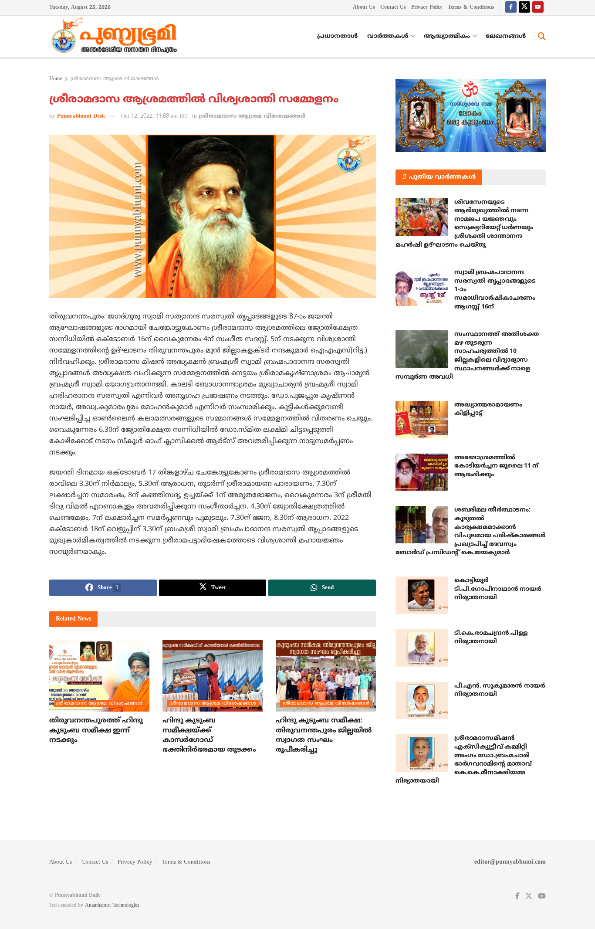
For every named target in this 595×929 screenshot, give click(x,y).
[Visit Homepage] (116, 36)
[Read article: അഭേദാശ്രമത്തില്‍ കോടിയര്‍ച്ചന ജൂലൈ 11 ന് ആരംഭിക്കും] (422, 472)
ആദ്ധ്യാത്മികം (447, 36)
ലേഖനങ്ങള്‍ (506, 36)
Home (55, 79)
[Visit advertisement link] (471, 115)
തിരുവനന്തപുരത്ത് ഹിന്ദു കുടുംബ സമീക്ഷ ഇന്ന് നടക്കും (95, 730)
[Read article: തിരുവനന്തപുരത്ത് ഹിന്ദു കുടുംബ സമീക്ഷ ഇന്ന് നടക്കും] (99, 676)
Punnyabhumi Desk (81, 116)
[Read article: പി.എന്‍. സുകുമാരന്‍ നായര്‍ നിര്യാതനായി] (422, 700)
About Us (364, 7)
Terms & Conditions (471, 7)
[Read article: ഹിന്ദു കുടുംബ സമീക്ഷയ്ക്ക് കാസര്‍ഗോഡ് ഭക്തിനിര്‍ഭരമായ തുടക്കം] (212, 676)
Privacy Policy (427, 7)
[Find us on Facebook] (511, 7)
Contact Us (393, 7)
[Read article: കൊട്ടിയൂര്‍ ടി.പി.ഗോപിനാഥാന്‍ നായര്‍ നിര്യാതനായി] (422, 595)
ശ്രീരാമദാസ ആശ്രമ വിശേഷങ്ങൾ (115, 79)
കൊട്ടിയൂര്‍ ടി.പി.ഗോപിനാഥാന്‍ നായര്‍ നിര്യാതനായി (497, 589)
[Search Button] (542, 37)
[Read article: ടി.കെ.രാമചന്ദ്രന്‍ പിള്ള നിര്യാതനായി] (422, 648)
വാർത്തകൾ (387, 36)
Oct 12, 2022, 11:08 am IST (154, 116)
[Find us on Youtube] (538, 7)
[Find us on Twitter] (524, 7)
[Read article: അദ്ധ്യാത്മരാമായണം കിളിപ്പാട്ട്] (422, 419)
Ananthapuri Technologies (112, 905)
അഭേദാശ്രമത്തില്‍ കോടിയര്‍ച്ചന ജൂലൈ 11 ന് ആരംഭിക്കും (496, 466)
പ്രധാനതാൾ (337, 36)
